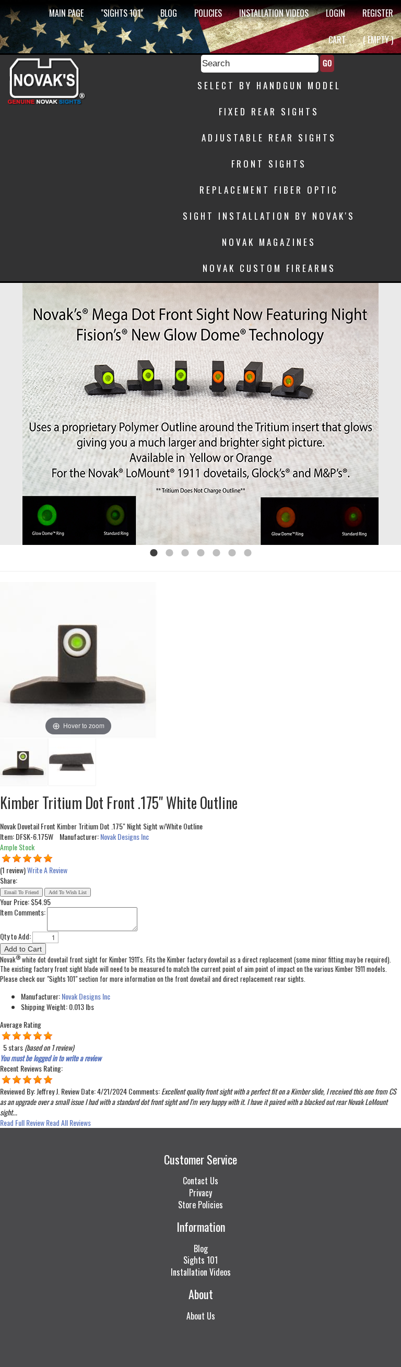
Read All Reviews (68, 1122)
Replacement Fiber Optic (268, 189)
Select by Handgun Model (269, 85)
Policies (208, 13)
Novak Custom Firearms (269, 268)
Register (377, 13)
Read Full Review (22, 1122)
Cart (337, 39)
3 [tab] (185, 553)
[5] (6, 858)
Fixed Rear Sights (269, 111)
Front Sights (268, 163)
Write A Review (47, 869)
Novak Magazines (269, 241)
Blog (168, 13)
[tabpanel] (200, 414)
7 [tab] (247, 553)
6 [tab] (232, 553)
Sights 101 (200, 1260)
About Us (200, 1316)
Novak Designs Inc (124, 836)
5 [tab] (216, 553)
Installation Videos (274, 13)
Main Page (66, 13)
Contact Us (200, 1180)
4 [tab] (200, 553)
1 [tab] (153, 553)
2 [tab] (169, 553)
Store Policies (200, 1204)
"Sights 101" (122, 13)
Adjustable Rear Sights (269, 137)
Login (335, 13)
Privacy (200, 1192)
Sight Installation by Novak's (269, 215)
